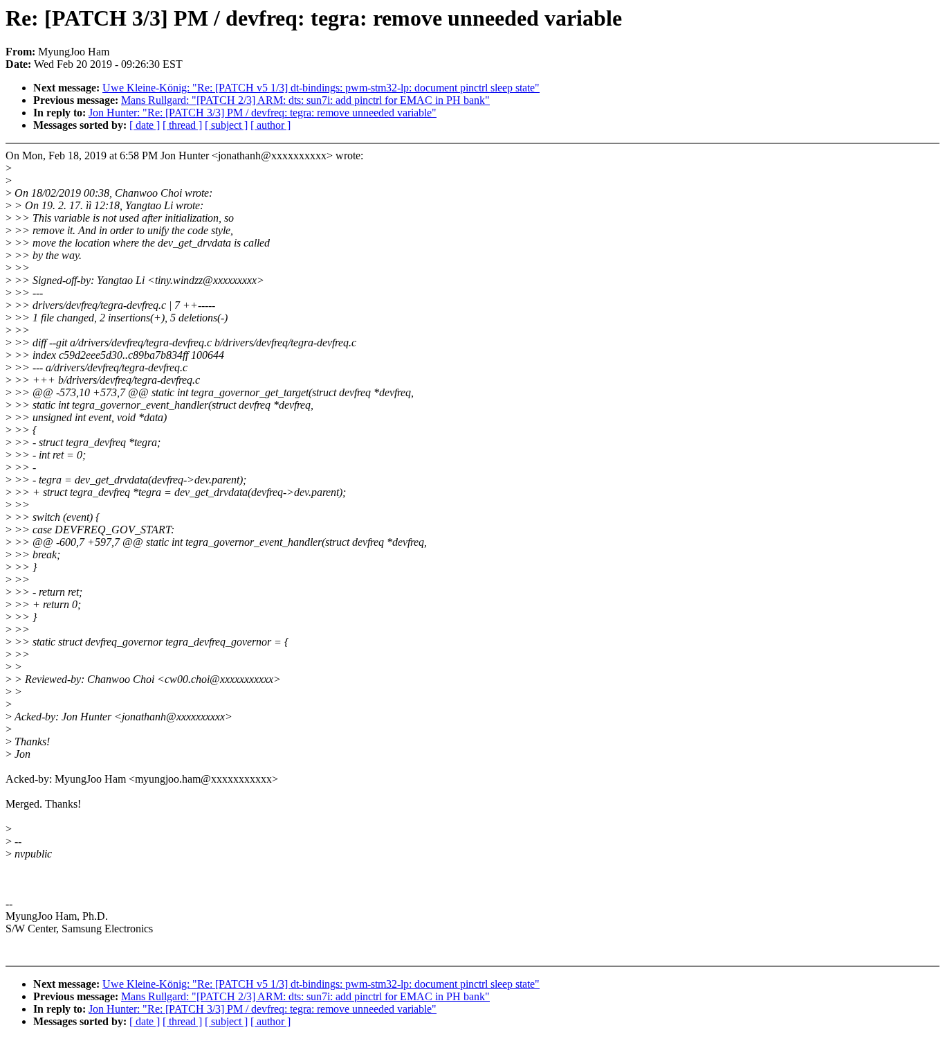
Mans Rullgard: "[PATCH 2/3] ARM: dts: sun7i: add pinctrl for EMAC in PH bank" (305, 100)
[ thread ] (182, 125)
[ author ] (270, 125)
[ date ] (144, 125)
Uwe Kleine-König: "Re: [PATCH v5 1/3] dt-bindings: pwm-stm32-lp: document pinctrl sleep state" (321, 88)
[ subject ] (226, 125)
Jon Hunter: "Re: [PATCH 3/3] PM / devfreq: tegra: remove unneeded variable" (263, 112)
